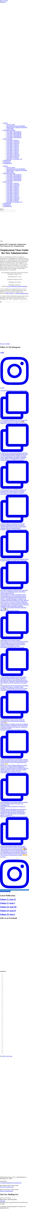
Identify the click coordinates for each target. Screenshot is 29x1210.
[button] (2, 1201)
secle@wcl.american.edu (21, 293)
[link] (5, 123)
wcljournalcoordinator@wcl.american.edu (10, 1182)
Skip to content (4, 0)
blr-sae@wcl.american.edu (7, 1187)
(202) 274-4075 (10, 293)
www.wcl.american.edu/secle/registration (16, 286)
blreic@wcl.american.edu (6, 1191)
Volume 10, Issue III (8, 907)
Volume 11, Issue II (8, 899)
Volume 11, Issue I (7, 903)
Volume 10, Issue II (8, 911)
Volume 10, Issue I (7, 914)
